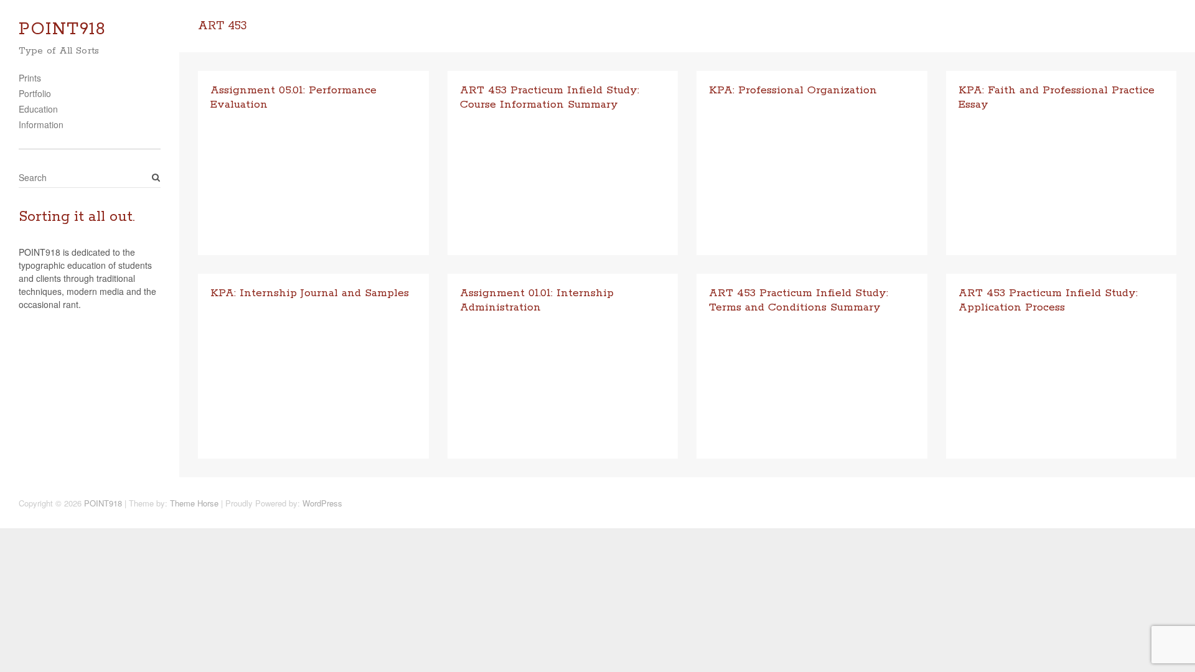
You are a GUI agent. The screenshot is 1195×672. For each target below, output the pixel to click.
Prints (30, 78)
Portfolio (35, 93)
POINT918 (62, 29)
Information (41, 124)
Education (38, 109)
